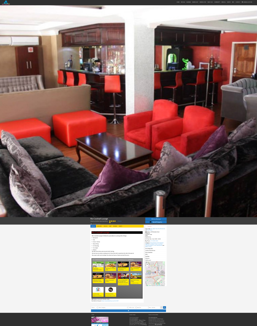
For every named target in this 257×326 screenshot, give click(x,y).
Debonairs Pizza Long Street (122, 269)
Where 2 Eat (195, 2)
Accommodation (134, 319)
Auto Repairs (137, 321)
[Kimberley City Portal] (6, 4)
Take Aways (149, 230)
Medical (224, 2)
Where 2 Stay (203, 2)
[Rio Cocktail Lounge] (155, 272)
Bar (151, 228)
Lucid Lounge (96, 293)
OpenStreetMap (158, 285)
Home (178, 2)
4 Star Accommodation (134, 317)
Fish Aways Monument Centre (97, 269)
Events (229, 2)
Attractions (155, 320)
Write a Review (156, 219)
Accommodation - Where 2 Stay (137, 320)
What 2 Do (210, 2)
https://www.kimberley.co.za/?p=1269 (110, 300)
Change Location (247, 2)
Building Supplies (139, 323)
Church (139, 324)
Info (233, 2)
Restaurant (162, 228)
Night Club (155, 228)
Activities (151, 320)
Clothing (144, 324)
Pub (158, 228)
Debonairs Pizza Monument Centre (97, 280)
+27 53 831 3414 (154, 240)
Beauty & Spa (162, 323)
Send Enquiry (157, 222)
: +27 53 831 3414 (96, 224)
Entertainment (153, 242)
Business (158, 324)
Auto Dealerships (152, 321)
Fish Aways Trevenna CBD (110, 269)
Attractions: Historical (160, 320)
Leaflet (150, 285)
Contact (238, 2)
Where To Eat (148, 246)
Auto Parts (132, 321)
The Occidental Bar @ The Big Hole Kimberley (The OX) (123, 281)
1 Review (119, 221)
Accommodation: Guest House (156, 318)
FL (150, 244)
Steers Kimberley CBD (135, 269)
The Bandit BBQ (109, 293)
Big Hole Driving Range (135, 280)
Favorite (149, 226)
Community (217, 2)
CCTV (137, 324)
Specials (183, 2)
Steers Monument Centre (110, 280)
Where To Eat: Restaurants (156, 245)
